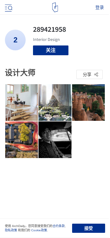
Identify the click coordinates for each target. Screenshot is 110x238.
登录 (99, 7)
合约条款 (59, 226)
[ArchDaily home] (55, 7)
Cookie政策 (39, 230)
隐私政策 (11, 230)
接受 (88, 228)
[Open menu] (8, 7)
